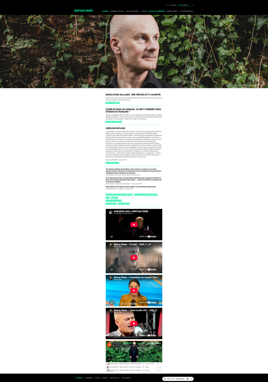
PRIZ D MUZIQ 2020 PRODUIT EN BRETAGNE (119, 195)
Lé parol (105, 378)
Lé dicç (97, 378)
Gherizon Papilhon (117, 11)
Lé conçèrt (88, 378)
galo (167, 5)
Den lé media (126, 378)
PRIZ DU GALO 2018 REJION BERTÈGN (146, 195)
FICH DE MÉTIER (111, 204)
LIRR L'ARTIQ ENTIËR (112, 163)
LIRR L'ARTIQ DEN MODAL (113, 122)
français (173, 5)
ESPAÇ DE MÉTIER (123, 204)
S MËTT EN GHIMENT (112, 103)
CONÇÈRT (114, 198)
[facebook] (178, 5)
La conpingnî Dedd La (187, 11)
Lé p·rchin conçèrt (132, 11)
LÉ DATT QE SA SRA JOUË (113, 200)
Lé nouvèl (144, 11)
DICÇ (107, 198)
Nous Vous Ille (115, 378)
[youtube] (181, 5)
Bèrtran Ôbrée (83, 11)
